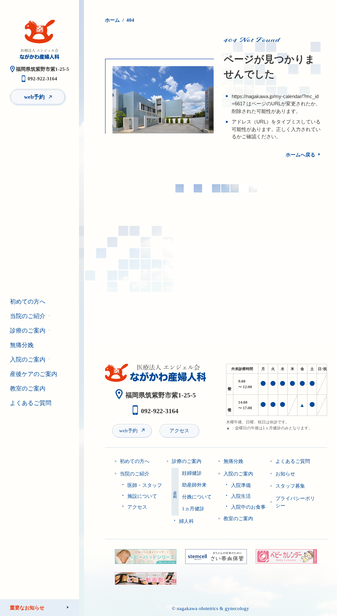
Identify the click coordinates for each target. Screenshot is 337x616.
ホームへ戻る (300, 154)
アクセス (179, 430)
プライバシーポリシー (295, 502)
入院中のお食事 (248, 507)
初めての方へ (27, 302)
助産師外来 (194, 485)
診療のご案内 (27, 331)
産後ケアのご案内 (33, 374)
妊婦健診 (192, 473)
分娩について (197, 497)
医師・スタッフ (144, 485)
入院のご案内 (27, 359)
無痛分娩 (22, 345)
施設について (142, 496)
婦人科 (186, 521)
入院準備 (241, 485)
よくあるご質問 (30, 403)
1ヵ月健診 (193, 508)
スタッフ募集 (290, 486)
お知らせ (285, 473)
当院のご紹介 (27, 316)
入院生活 (241, 496)
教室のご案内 (27, 388)
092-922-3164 (42, 78)
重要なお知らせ (27, 607)
